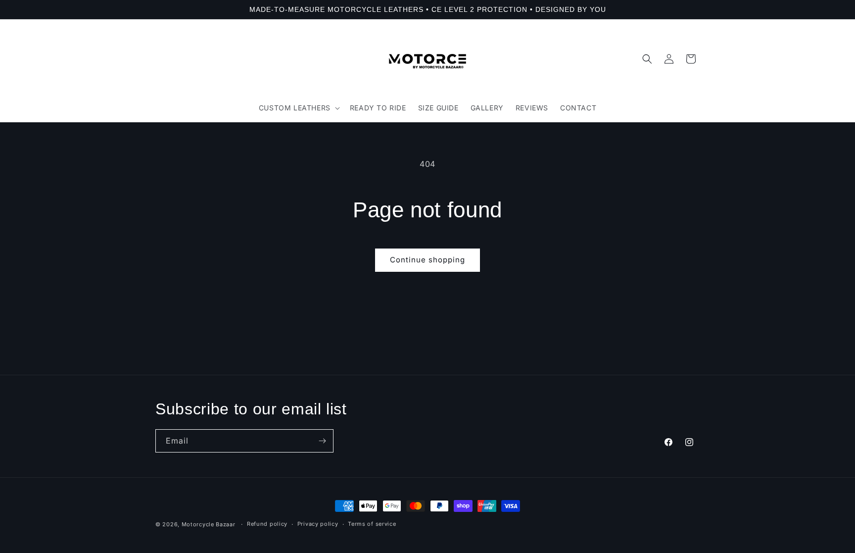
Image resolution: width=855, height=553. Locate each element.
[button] (298, 108)
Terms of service (372, 523)
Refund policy (267, 523)
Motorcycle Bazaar (209, 524)
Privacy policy (317, 523)
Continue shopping (427, 259)
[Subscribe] (322, 440)
